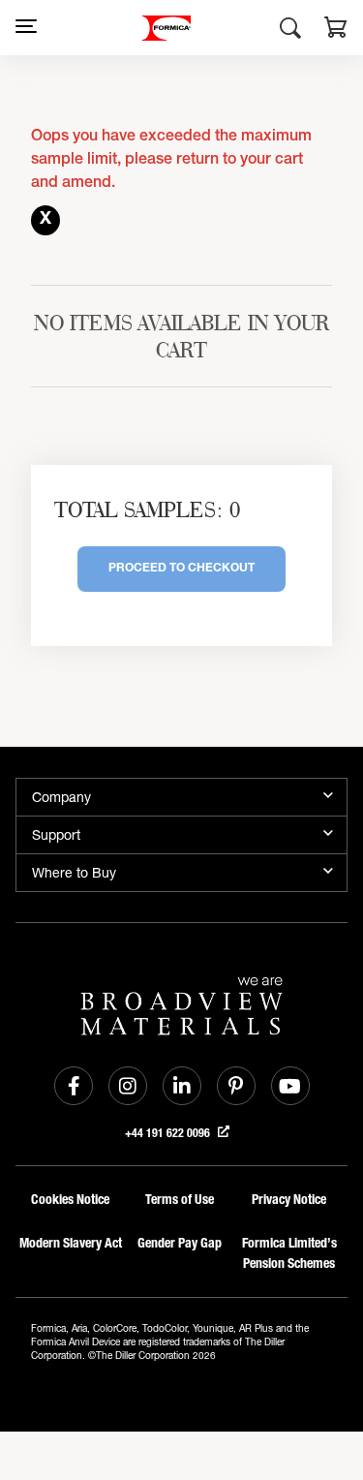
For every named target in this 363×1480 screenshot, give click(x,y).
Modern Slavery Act (70, 1243)
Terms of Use (179, 1199)
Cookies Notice (70, 1199)
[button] (336, 30)
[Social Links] (73, 1085)
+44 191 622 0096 (169, 1133)
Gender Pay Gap (179, 1243)
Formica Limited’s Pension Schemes (289, 1253)
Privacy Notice (289, 1199)
